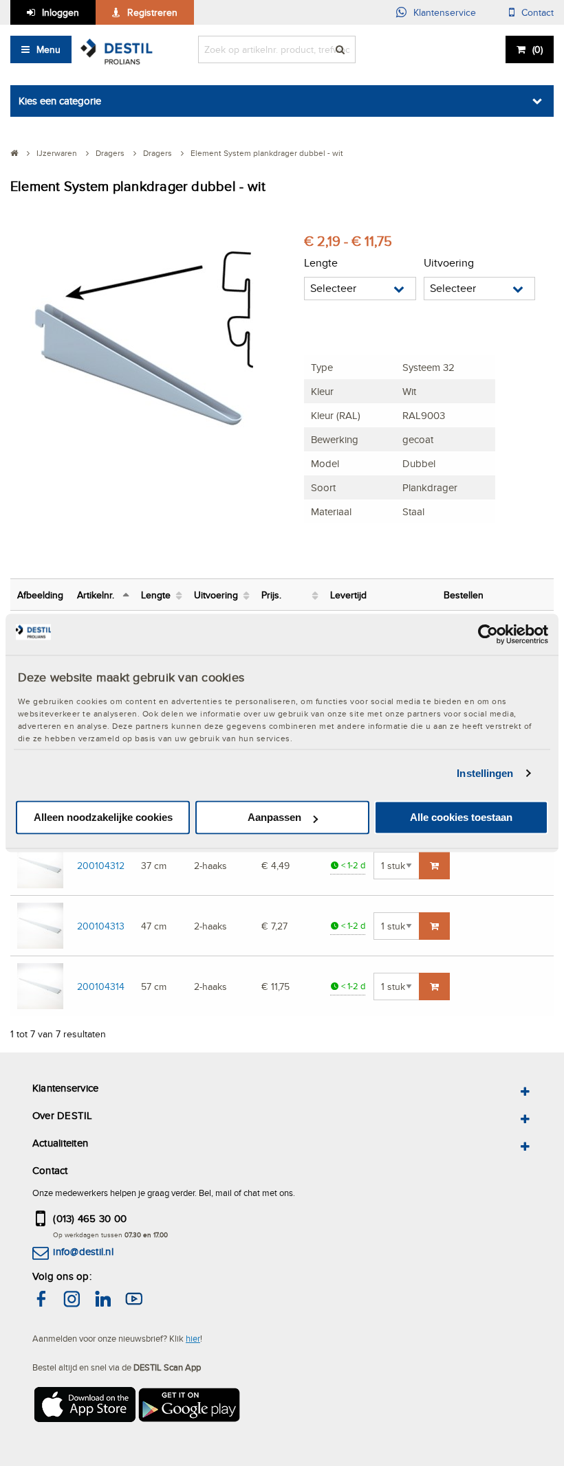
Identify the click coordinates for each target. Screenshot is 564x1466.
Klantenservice (444, 12)
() (537, 49)
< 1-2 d (352, 865)
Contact (537, 12)
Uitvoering (216, 594)
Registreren (152, 12)
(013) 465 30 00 (90, 1218)
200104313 (100, 925)
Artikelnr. (95, 594)
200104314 (100, 986)
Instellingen (485, 773)
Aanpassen (274, 818)
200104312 (100, 865)
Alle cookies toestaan (461, 818)
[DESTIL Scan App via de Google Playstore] (189, 1408)
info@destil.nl (83, 1251)
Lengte (156, 594)
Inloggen (60, 12)
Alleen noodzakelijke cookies (103, 818)
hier (193, 1338)
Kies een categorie (60, 100)
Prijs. (271, 594)
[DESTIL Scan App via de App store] (83, 1408)
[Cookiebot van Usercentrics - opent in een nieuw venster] (488, 634)
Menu (48, 49)
